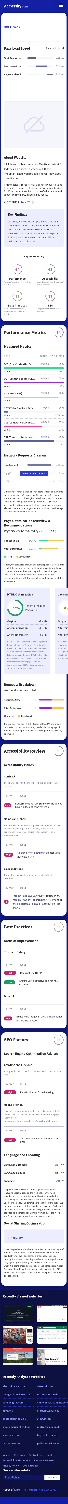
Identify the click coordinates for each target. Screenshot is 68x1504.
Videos (6, 1455)
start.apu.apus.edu (48, 1410)
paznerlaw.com (12, 1443)
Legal (48, 1455)
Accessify (16, 6)
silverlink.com (11, 1435)
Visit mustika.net (17, 202)
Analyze (52, 1477)
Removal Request (44, 1460)
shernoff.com (45, 1386)
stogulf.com (44, 1418)
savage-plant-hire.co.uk (17, 1394)
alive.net (8, 1410)
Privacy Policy (11, 1465)
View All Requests (34, 473)
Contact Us (34, 1455)
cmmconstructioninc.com (52, 1402)
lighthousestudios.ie (15, 1418)
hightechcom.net (47, 1435)
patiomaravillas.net (48, 1443)
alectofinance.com (14, 1386)
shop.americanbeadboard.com (18, 1427)
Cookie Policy (30, 1465)
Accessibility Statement (16, 1460)
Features (19, 1455)
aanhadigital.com (13, 1402)
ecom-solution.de (47, 1394)
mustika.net (13, 27)
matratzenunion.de (48, 1427)
